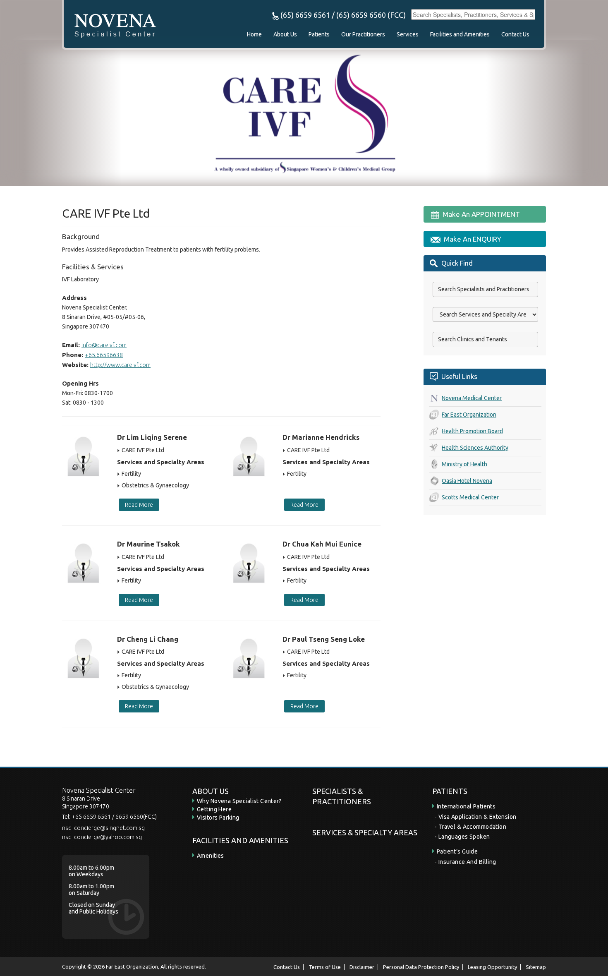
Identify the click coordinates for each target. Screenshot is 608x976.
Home (254, 34)
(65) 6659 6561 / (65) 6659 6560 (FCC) (342, 15)
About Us (285, 34)
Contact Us (515, 34)
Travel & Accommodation (472, 826)
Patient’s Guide (457, 851)
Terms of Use (325, 967)
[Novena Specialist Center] (115, 24)
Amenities (210, 855)
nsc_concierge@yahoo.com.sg (102, 837)
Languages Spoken (464, 836)
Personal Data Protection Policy (421, 967)
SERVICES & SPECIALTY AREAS (364, 832)
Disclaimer (361, 967)
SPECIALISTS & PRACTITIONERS (341, 796)
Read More (139, 504)
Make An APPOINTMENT (481, 214)
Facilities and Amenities (460, 34)
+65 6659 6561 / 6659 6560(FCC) (114, 816)
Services (408, 34)
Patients (319, 34)
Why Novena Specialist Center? (239, 801)
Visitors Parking (218, 817)
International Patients (466, 806)
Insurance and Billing (467, 861)
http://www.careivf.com (120, 365)
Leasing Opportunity (492, 967)
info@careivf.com (104, 345)
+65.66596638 (104, 355)
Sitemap (536, 967)
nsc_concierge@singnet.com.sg (103, 828)
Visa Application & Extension (477, 816)
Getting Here (214, 809)
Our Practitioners (363, 34)
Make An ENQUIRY (472, 239)
